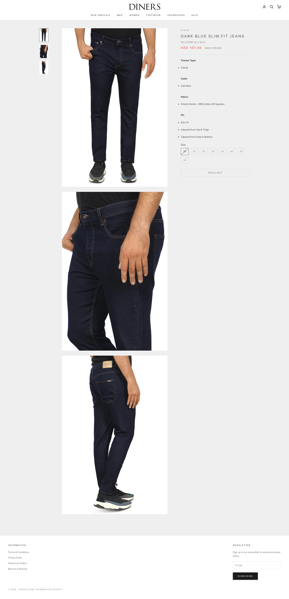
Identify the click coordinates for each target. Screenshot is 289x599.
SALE (194, 15)
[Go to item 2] (44, 51)
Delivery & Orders (17, 563)
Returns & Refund (17, 568)
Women (134, 15)
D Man (185, 30)
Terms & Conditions (18, 552)
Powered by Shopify (49, 589)
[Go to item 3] (44, 68)
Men (120, 15)
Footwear (153, 15)
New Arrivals (100, 15)
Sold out (215, 172)
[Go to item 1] (44, 35)
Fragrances (176, 15)
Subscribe (245, 576)
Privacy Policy (15, 557)
